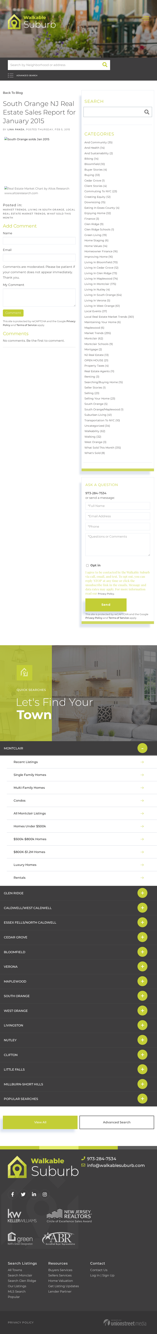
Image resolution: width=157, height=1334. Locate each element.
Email (7, 250)
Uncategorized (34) (97, 425)
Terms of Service (26, 325)
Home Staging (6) (96, 240)
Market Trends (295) (97, 333)
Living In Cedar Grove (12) (101, 267)
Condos (19, 800)
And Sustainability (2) (98, 153)
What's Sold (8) (94, 453)
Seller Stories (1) (95, 387)
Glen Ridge (14, 893)
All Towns (15, 1270)
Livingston (13, 1025)
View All (40, 1122)
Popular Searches (21, 1099)
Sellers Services (60, 1275)
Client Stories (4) (95, 186)
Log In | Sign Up (102, 1275)
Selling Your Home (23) (99, 398)
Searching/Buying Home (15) (103, 382)
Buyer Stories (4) (95, 169)
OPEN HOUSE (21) (96, 360)
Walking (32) (92, 436)
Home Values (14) (95, 246)
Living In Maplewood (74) (101, 278)
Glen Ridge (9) (94, 224)
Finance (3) (91, 218)
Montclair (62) (93, 338)
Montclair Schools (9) (98, 344)
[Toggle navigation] (145, 17)
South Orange (17, 996)
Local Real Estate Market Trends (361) (109, 316)
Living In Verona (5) (97, 300)
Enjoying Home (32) (97, 213)
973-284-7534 (95, 493)
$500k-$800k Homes (30, 839)
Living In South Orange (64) (103, 295)
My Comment (13, 285)
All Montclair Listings (30, 813)
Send (105, 604)
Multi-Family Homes (29, 788)
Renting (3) (91, 376)
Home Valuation (60, 1281)
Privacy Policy (106, 593)
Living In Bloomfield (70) (101, 262)
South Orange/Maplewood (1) (103, 409)
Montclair (13, 748)
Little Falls (14, 1069)
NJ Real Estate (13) (96, 355)
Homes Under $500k (30, 826)
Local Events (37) (95, 311)
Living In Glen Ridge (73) (100, 273)
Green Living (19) (95, 235)
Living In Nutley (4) (97, 289)
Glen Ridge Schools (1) (99, 229)
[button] (105, 65)
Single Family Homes (30, 775)
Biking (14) (91, 158)
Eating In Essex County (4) (101, 208)
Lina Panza (16, 129)
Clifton (11, 1055)
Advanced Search (27, 75)
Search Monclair (20, 1275)
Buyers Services (60, 1270)
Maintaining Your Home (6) (102, 322)
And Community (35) (98, 142)
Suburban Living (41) (98, 415)
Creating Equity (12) (97, 197)
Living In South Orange (46, 209)
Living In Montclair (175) (100, 284)
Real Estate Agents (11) (99, 371)
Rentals (19, 877)
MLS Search (17, 1291)
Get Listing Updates (63, 1286)
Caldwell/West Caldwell (28, 908)
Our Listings (17, 1286)
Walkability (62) (94, 431)
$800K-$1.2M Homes (29, 852)
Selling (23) (91, 393)
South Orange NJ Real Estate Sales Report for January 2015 (39, 112)
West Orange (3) (95, 442)
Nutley (10, 1040)
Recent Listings (26, 762)
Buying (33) (92, 175)
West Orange (16, 1011)
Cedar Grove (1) (94, 180)
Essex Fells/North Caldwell (30, 922)
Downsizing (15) (94, 202)
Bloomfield (14, 952)
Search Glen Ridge (22, 1281)
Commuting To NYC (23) (100, 191)
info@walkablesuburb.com (116, 1165)
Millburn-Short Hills (23, 1084)
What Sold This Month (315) (102, 447)
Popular (14, 1297)
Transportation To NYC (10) (102, 420)
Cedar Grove (15, 937)
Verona (11, 967)
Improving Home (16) (98, 256)
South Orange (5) (96, 404)
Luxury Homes (25, 865)
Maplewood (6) (94, 327)
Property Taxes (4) (96, 365)
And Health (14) (94, 147)
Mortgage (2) (93, 349)
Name (7, 233)
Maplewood (15, 981)
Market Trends (14, 209)
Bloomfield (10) (94, 164)
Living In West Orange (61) (102, 306)
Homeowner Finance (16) (101, 251)
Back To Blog (13, 93)
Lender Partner (59, 1291)
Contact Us (98, 1270)
